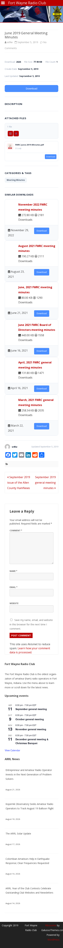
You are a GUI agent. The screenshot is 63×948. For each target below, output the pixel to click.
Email (13, 587)
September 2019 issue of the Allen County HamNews (18, 482)
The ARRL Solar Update (18, 833)
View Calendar (12, 750)
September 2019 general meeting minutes (45, 482)
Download (31, 88)
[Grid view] (10, 133)
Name (13, 571)
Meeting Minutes (16, 180)
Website (14, 603)
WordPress (53, 939)
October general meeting (29, 719)
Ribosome (50, 925)
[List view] (16, 133)
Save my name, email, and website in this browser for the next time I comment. (31, 624)
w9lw (10, 42)
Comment (16, 530)
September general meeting (31, 709)
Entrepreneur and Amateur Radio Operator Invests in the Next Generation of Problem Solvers (29, 774)
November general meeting (30, 729)
